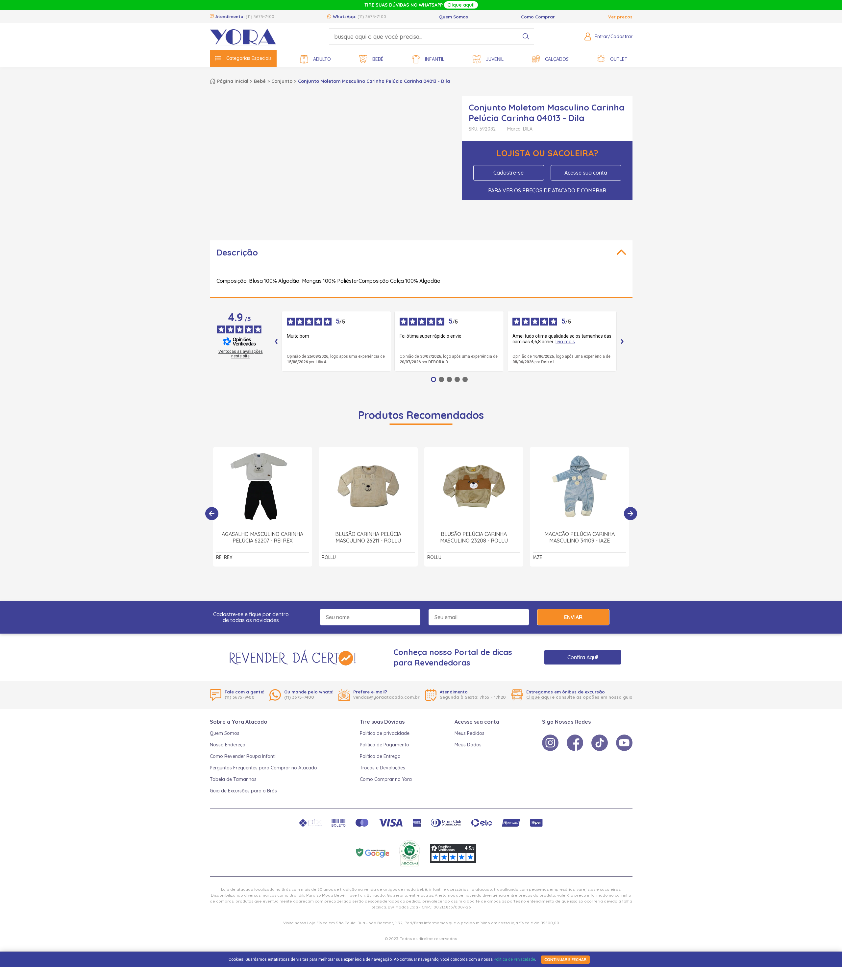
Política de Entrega (380, 756)
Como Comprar (538, 16)
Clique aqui (538, 697)
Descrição (237, 252)
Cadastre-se (508, 172)
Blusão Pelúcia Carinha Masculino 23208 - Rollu (474, 537)
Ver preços (620, 16)
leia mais (565, 342)
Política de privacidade (384, 733)
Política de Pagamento (384, 745)
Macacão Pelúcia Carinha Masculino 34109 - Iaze (579, 537)
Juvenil (495, 59)
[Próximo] (630, 513)
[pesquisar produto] (526, 36)
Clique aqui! (461, 5)
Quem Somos (453, 16)
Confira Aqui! (582, 657)
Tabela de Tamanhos (233, 779)
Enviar (573, 617)
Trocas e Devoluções (382, 768)
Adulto (322, 59)
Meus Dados (468, 745)
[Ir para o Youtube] (624, 743)
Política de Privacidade (514, 959)
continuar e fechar (565, 959)
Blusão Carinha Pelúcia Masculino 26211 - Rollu (368, 537)
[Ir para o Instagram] (550, 743)
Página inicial (232, 81)
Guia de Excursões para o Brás (243, 791)
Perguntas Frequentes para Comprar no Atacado (263, 768)
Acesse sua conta (585, 172)
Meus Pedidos (469, 733)
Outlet (619, 59)
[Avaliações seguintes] (622, 341)
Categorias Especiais (249, 58)
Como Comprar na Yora (386, 779)
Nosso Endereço (227, 745)
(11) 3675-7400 (260, 16)
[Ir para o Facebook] (575, 743)
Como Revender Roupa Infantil (243, 756)
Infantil (434, 59)
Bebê (378, 59)
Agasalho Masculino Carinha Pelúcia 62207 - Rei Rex (262, 537)
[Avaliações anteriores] (276, 341)
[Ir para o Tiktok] (599, 743)
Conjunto (281, 81)
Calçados (557, 59)
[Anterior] (211, 513)
